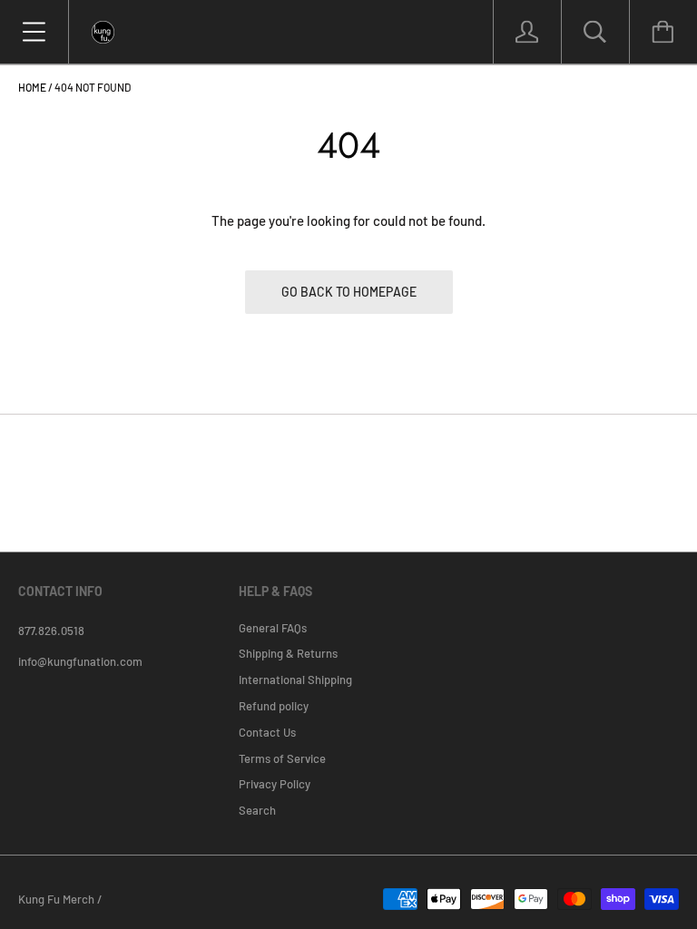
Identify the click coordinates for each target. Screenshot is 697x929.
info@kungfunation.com (80, 661)
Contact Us (267, 732)
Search (257, 810)
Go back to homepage (349, 291)
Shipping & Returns (288, 653)
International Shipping (295, 679)
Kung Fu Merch (56, 899)
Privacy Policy (274, 784)
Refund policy (274, 706)
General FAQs (273, 628)
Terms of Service (282, 758)
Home (32, 87)
